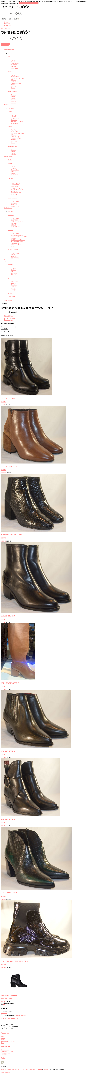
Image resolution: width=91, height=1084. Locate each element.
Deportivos (14, 68)
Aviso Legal (24, 1069)
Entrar (6, 22)
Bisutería (13, 100)
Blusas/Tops (14, 281)
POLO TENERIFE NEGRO (11, 534)
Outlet (2, 1043)
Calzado (10, 56)
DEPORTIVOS (15, 226)
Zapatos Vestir (15, 63)
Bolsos (13, 96)
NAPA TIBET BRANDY (10, 683)
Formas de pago (8, 320)
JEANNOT (4, 896)
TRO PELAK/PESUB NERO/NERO (14, 961)
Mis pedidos (7, 315)
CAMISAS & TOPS (17, 190)
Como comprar (5, 1050)
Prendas (10, 71)
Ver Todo (10, 53)
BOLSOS (14, 203)
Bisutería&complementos (8, 1041)
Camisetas (14, 84)
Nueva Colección (9, 49)
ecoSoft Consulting (5, 1072)
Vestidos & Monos (16, 81)
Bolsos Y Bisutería (12, 91)
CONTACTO (8, 300)
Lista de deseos (8, 25)
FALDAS (14, 194)
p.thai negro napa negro (9, 995)
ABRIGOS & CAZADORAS (20, 185)
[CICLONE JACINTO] (33, 463)
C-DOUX (3, 402)
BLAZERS (14, 186)
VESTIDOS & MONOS (18, 188)
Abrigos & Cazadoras (17, 78)
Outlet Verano (8, 208)
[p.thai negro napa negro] (18, 991)
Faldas (13, 88)
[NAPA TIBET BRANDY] (18, 679)
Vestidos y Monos (16, 136)
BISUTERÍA (15, 206)
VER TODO (11, 108)
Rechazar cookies (24, 3)
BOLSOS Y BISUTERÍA (14, 249)
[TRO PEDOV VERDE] (36, 889)
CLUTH (13, 256)
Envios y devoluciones (7, 1051)
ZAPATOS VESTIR (17, 221)
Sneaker (13, 274)
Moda (2, 1036)
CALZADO (11, 215)
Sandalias (14, 120)
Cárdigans (14, 283)
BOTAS (13, 66)
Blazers (13, 80)
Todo (5, 261)
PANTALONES (16, 193)
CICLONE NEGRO (8, 398)
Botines (13, 171)
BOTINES (14, 65)
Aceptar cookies (33, 3)
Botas (13, 173)
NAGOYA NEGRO (8, 751)
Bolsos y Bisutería (12, 146)
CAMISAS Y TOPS (17, 241)
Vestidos (13, 286)
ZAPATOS (14, 220)
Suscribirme (4, 1013)
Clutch (13, 98)
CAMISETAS (15, 191)
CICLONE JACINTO (9, 466)
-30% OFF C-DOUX (7, 998)
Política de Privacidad (36, 1069)
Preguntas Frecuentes (13, 1069)
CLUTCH (14, 204)
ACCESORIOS (11, 296)
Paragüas (13, 101)
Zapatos (13, 62)
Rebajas (6, 104)
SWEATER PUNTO (17, 235)
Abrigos (13, 290)
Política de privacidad (20, 1015)
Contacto (45, 1069)
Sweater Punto (15, 76)
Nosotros (3, 1069)
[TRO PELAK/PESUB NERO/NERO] (36, 957)
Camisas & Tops (16, 83)
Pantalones (14, 86)
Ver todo (13, 60)
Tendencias (4, 1054)
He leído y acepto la (14, 1015)
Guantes (13, 103)
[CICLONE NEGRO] (26, 395)
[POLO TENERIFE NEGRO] (33, 531)
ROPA (9, 278)
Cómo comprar (8, 316)
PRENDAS (10, 178)
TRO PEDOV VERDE (9, 893)
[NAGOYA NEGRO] (36, 747)
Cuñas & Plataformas (17, 121)
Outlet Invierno (8, 156)
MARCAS (7, 259)
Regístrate (7, 23)
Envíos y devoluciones (10, 318)
